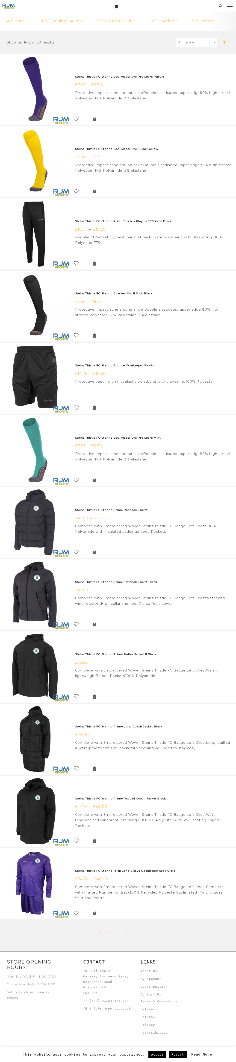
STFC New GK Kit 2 (116, 21)
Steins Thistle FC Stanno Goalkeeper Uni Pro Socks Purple (119, 76)
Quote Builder (154, 986)
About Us (149, 971)
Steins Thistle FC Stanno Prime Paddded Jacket (111, 510)
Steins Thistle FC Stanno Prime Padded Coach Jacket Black (120, 798)
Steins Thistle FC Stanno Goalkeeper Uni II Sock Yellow (116, 148)
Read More (201, 1054)
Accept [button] (157, 1054)
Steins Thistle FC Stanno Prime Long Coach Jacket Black (118, 726)
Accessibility (154, 1032)
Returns (148, 1017)
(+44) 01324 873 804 (109, 1000)
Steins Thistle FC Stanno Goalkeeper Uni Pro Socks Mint (118, 437)
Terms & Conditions (159, 1001)
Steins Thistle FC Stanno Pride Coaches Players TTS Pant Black (123, 221)
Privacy (148, 1025)
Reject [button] (177, 1054)
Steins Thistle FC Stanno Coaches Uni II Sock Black (114, 293)
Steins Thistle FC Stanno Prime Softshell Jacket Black (116, 582)
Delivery (149, 1009)
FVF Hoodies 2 (163, 21)
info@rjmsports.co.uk (110, 1008)
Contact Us (151, 994)
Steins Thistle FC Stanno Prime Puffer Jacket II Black (115, 654)
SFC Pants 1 (204, 21)
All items (16, 21)
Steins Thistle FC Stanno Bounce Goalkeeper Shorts (114, 365)
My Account (151, 979)
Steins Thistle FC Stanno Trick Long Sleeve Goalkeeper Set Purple (125, 870)
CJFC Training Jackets (60, 21)
